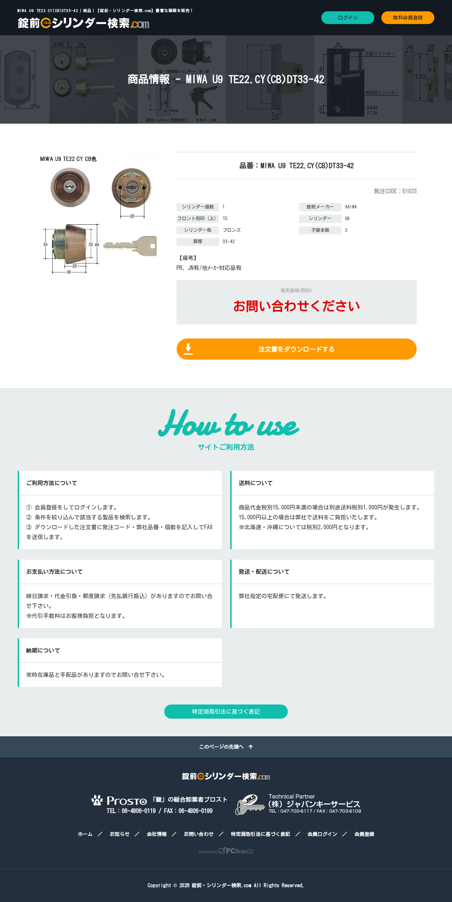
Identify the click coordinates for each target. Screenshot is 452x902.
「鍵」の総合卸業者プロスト (187, 799)
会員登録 (364, 834)
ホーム (85, 834)
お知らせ (120, 834)
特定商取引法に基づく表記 (226, 711)
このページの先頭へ (224, 746)
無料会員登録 (408, 17)
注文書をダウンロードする (296, 349)
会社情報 (157, 834)
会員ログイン (322, 834)
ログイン (348, 17)
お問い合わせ (199, 834)
